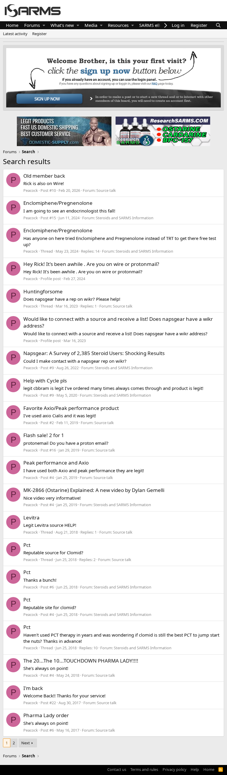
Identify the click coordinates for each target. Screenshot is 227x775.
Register (39, 33)
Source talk (106, 190)
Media (91, 25)
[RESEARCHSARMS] (162, 131)
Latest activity (15, 33)
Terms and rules (144, 769)
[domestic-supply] (64, 131)
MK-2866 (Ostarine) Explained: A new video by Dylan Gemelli (93, 490)
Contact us (116, 769)
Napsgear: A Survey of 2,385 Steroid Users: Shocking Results (94, 353)
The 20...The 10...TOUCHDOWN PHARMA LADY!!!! (80, 660)
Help (195, 769)
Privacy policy (175, 769)
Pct (26, 545)
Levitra (31, 517)
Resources (118, 25)
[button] (44, 25)
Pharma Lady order (46, 715)
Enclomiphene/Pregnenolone (58, 203)
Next (25, 742)
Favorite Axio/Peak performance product (71, 408)
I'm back (33, 688)
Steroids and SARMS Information (124, 217)
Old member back (44, 175)
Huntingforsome (43, 291)
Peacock (30, 190)
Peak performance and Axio (56, 462)
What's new (62, 25)
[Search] (218, 25)
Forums (32, 25)
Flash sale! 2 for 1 (43, 435)
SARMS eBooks (154, 25)
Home (12, 25)
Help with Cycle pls (45, 380)
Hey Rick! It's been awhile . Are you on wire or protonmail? (91, 264)
